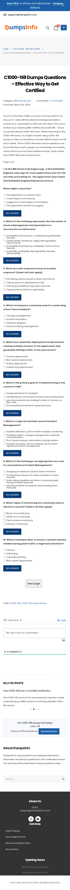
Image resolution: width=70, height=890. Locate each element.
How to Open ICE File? (16, 837)
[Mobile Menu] (64, 27)
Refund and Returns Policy (18, 843)
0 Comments (56, 100)
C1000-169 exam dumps (33, 603)
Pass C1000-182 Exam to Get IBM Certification (26, 690)
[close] (64, 4)
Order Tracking (13, 831)
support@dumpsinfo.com (35, 810)
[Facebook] (31, 819)
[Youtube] (38, 819)
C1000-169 (15, 603)
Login (63, 620)
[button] (48, 28)
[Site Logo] (21, 28)
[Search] (63, 779)
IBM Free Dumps (22, 100)
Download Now (49, 731)
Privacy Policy (12, 849)
